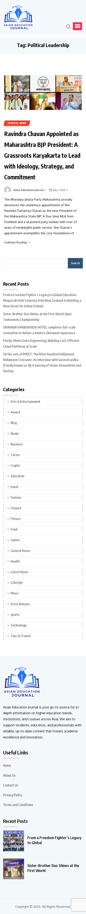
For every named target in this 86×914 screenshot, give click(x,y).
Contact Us (10, 785)
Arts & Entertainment (25, 401)
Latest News (19, 572)
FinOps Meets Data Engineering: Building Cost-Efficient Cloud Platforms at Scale (41, 343)
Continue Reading (15, 242)
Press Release (20, 604)
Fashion (16, 497)
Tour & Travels (21, 636)
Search (75, 263)
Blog (14, 423)
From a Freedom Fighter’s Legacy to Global (54, 840)
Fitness (16, 519)
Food (14, 529)
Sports (15, 615)
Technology (19, 625)
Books (15, 434)
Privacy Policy (12, 795)
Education (17, 476)
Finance (16, 508)
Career (15, 455)
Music (15, 593)
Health (15, 561)
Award (15, 412)
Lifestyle (17, 582)
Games (15, 540)
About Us (9, 775)
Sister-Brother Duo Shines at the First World (53, 868)
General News (17, 123)
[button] (77, 26)
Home (7, 765)
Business (17, 444)
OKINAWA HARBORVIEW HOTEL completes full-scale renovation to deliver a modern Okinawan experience (39, 330)
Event (14, 487)
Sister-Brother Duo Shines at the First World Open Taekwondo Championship (37, 317)
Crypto (15, 465)
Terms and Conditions (18, 805)
